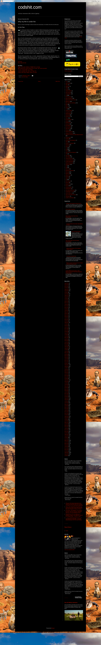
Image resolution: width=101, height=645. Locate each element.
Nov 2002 (66, 449)
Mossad (67, 172)
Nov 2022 (66, 286)
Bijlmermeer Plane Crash (71, 99)
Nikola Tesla (68, 175)
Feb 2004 (66, 426)
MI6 (66, 167)
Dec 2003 (66, 429)
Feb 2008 (66, 357)
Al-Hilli (67, 89)
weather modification (70, 197)
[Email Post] (32, 75)
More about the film (22, 62)
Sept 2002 (67, 452)
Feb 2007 (66, 372)
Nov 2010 (66, 319)
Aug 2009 (66, 333)
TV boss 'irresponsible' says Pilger (25, 69)
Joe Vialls (68, 155)
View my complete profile (70, 549)
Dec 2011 (66, 305)
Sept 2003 (67, 434)
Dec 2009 (66, 328)
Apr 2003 (66, 441)
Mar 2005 (66, 407)
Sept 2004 (67, 416)
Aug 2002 (66, 454)
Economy (67, 124)
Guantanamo (68, 137)
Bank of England (69, 98)
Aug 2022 (66, 290)
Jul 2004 (66, 419)
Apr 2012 (66, 301)
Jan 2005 (66, 410)
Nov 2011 (66, 307)
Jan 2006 (66, 392)
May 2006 (67, 386)
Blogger (52, 628)
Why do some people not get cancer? (73, 203)
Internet (67, 146)
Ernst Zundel (68, 127)
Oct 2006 (66, 378)
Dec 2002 (66, 448)
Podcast (67, 182)
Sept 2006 (67, 379)
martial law (68, 164)
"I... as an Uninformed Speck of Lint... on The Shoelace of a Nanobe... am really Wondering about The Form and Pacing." (74, 518)
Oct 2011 (66, 308)
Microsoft (67, 169)
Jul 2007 (66, 367)
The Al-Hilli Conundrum (70, 209)
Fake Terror (68, 128)
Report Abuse (68, 527)
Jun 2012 (66, 299)
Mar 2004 (66, 425)
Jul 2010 (66, 324)
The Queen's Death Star (71, 256)
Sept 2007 (67, 364)
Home (39, 81)
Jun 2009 (66, 336)
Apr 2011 (66, 313)
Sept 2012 (67, 295)
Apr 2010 (66, 325)
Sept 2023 (67, 283)
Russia (67, 185)
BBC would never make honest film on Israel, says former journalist (32, 68)
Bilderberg (68, 101)
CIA (66, 108)
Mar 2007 (66, 370)
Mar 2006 (66, 389)
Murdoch (67, 173)
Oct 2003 (66, 432)
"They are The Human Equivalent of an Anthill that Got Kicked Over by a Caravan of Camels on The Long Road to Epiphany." (74, 504)
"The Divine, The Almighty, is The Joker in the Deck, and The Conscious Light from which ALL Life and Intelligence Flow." (74, 511)
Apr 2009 (66, 339)
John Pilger (26, 76)
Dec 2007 (66, 360)
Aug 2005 (66, 399)
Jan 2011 (66, 317)
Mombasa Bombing (69, 170)
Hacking (67, 138)
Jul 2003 (66, 437)
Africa (67, 84)
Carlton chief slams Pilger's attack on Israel (27, 72)
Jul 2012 (66, 298)
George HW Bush (69, 133)
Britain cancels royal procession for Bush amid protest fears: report (74, 263)
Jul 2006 (66, 383)
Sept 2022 (67, 289)
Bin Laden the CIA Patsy (70, 102)
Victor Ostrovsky (69, 193)
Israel (22, 76)
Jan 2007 (66, 373)
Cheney (67, 107)
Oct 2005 (66, 396)
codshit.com (30, 7)
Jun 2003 (66, 439)
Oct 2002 (66, 451)
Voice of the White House (71, 194)
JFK (66, 153)
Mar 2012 (66, 302)
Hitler (67, 141)
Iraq (66, 149)
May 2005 (67, 404)
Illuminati (67, 144)
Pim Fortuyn (68, 181)
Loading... (67, 523)
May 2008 (67, 352)
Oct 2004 (66, 414)
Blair (67, 104)
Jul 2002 (66, 455)
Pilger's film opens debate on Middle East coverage (29, 67)
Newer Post (20, 81)
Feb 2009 (66, 340)
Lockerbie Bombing (69, 159)
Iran (66, 147)
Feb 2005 (66, 408)
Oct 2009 (66, 331)
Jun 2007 (66, 369)
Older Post (58, 81)
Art (66, 95)
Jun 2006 (66, 384)
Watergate (68, 196)
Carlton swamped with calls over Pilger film (27, 71)
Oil (66, 179)
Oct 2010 (66, 321)
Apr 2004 (66, 423)
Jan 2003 (66, 446)
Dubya (67, 121)
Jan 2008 (66, 358)
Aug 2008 (66, 348)
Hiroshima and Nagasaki (71, 140)
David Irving (68, 116)
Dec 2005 (66, 393)
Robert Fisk (68, 184)
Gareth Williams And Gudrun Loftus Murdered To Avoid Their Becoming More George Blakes (74, 271)
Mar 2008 (66, 355)
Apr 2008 (66, 354)
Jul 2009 (66, 334)
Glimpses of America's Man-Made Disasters (74, 134)
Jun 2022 (66, 293)
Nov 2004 (66, 413)
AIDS (67, 87)
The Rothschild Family (70, 190)
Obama (67, 178)
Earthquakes (68, 122)
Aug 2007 (66, 366)
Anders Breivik (68, 90)
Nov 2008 (66, 343)
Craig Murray (68, 111)
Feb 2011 (66, 316)
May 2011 (66, 311)
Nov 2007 (66, 361)
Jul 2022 (66, 292)
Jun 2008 (66, 351)
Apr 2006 (66, 387)
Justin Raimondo (69, 158)
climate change (69, 110)
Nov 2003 (66, 431)
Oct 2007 (66, 363)
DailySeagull (68, 113)
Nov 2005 (66, 395)
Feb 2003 (66, 445)
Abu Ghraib (68, 83)
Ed (73, 536)
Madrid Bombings (69, 163)
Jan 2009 (66, 342)
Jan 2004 (66, 428)
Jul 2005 (66, 401)
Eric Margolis (68, 125)
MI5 (66, 165)
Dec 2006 (66, 375)
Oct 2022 (66, 287)
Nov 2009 (66, 330)
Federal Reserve (69, 131)
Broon (67, 105)
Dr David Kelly (68, 119)
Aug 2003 (66, 435)
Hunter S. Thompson (70, 143)
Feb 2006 (66, 390)
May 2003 (67, 440)
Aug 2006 (66, 381)
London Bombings (69, 161)
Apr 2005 (66, 405)
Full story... (20, 61)
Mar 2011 (66, 315)
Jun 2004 (66, 420)
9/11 (66, 81)
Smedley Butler (69, 187)
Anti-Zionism (68, 92)
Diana (67, 118)
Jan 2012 (66, 304)
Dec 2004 (66, 411)
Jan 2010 (66, 327)
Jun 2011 (66, 310)
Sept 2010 (67, 322)
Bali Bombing (68, 96)
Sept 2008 (67, 346)
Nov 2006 (66, 377)
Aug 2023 (66, 284)
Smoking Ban (68, 188)
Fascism (67, 130)
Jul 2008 (66, 349)
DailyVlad (68, 115)
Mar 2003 (66, 443)
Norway (67, 176)
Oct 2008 (66, 345)
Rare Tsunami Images (76, 231)
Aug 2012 (66, 296)
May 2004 (67, 422)
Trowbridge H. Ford (69, 191)
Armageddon (68, 93)
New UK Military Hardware (71, 602)
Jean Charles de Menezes (71, 152)
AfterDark (67, 86)
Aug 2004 (66, 417)
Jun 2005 (66, 402)
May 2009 (67, 337)
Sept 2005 (67, 398)
